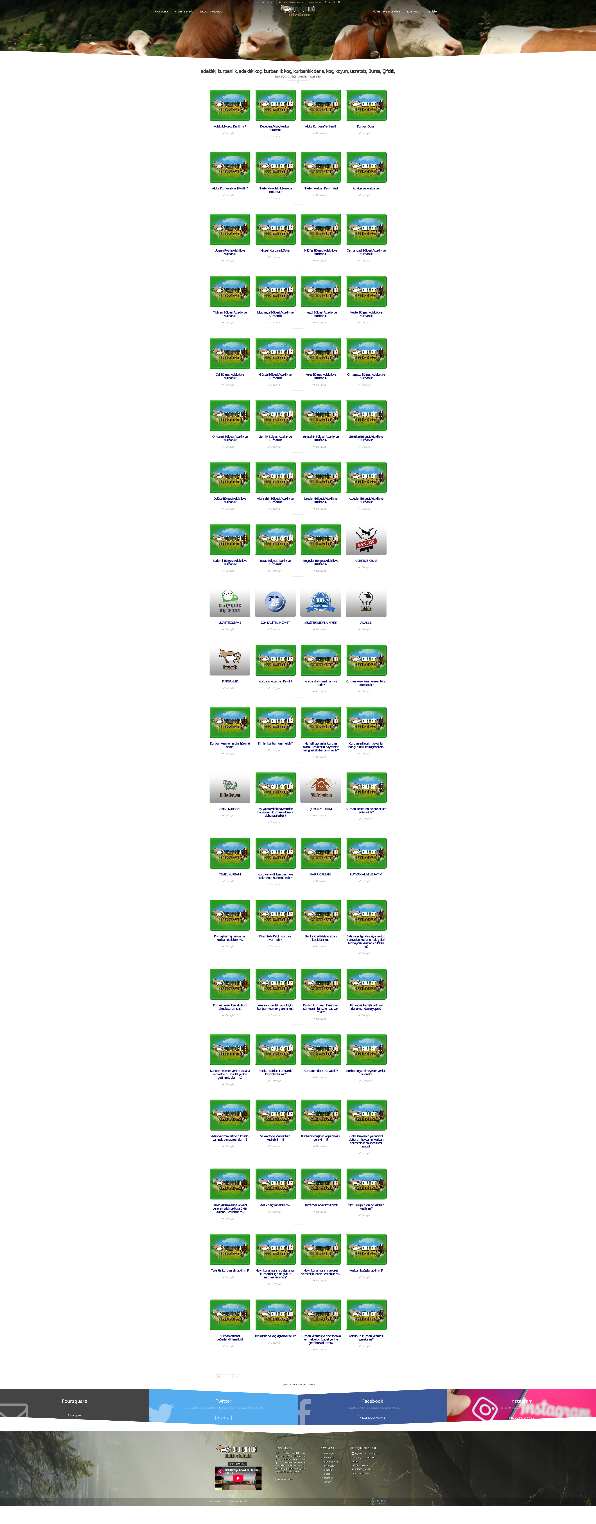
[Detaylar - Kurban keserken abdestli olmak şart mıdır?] (230, 983)
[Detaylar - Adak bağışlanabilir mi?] (275, 1183)
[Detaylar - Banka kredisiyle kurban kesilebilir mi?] (320, 914)
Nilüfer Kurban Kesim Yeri (321, 188)
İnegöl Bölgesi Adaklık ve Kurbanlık (321, 314)
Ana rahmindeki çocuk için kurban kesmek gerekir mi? (275, 1007)
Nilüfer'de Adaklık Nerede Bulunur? (275, 190)
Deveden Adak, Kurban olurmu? (275, 128)
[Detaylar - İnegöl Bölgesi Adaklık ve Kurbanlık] (320, 291)
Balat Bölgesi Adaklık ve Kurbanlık (275, 562)
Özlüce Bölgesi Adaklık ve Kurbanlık (230, 500)
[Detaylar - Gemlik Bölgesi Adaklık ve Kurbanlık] (275, 415)
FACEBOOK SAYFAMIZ (373, 1417)
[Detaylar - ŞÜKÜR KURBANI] (320, 787)
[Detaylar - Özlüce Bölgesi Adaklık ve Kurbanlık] (230, 477)
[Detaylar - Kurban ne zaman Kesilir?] (275, 660)
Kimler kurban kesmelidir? (275, 743)
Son (236, 1376)
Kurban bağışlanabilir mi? (366, 1270)
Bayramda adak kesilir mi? (321, 1205)
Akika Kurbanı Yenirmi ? (320, 126)
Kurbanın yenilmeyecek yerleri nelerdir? (366, 1072)
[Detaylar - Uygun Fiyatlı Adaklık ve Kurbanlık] (230, 229)
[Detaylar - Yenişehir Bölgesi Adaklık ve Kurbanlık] (320, 415)
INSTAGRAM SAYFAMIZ (522, 1417)
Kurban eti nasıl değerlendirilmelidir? (230, 1337)
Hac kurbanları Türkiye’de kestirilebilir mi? (275, 1072)
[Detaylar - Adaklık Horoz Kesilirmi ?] (230, 104)
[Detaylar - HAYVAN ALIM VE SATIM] (366, 852)
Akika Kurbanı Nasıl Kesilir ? (230, 188)
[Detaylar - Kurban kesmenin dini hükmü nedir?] (230, 721)
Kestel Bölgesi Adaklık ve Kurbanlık (366, 314)
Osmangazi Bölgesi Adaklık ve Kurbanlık (366, 252)
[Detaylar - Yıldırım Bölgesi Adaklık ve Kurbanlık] (230, 291)
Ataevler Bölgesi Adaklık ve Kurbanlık (366, 500)
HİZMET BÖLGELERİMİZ (386, 11)
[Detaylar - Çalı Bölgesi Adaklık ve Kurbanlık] (230, 353)
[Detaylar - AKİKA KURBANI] (230, 787)
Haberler (328, 1469)
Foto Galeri (329, 1465)
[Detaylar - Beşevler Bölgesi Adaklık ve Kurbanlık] (320, 539)
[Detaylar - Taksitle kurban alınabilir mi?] (230, 1249)
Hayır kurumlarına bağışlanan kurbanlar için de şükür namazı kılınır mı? (275, 1273)
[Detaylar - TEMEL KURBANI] (230, 852)
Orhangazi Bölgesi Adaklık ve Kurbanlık (366, 376)
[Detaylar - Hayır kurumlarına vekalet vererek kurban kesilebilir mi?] (320, 1249)
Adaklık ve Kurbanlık (366, 188)
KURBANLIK (230, 681)
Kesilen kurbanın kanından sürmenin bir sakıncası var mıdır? (321, 1008)
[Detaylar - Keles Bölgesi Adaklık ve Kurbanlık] (320, 353)
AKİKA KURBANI (229, 809)
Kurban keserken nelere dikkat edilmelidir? (366, 683)
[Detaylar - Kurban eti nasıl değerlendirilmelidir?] (230, 1314)
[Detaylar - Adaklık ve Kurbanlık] (366, 167)
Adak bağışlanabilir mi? (275, 1205)
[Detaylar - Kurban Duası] (366, 104)
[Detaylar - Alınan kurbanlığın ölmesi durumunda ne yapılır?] (366, 983)
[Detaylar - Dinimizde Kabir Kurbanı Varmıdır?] (275, 914)
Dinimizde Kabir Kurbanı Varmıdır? (275, 938)
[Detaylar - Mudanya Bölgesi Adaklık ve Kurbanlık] (275, 291)
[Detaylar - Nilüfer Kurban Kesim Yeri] (320, 167)
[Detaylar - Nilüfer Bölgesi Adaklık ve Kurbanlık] (320, 229)
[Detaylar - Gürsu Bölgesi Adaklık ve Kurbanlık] (275, 353)
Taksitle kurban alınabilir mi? (230, 1270)
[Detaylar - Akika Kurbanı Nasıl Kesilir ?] (230, 167)
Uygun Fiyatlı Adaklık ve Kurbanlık (230, 252)
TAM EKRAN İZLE (237, 1464)
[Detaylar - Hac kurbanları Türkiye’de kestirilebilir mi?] (275, 1049)
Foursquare (75, 1415)
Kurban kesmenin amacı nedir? (321, 683)
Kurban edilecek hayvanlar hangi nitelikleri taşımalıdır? (366, 745)
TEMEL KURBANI (230, 874)
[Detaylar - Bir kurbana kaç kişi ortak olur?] (275, 1314)
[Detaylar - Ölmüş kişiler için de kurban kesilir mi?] (366, 1183)
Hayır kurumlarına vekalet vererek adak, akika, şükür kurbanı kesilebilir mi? (230, 1208)
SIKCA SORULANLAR (211, 11)
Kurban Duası (366, 126)
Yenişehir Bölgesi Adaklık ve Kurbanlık (321, 438)
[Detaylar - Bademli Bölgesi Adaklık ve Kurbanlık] (230, 539)
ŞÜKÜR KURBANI (321, 809)
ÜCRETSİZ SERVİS (230, 622)
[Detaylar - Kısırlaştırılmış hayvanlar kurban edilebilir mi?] (230, 914)
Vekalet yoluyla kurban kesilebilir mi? (275, 1138)
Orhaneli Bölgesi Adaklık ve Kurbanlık (230, 438)
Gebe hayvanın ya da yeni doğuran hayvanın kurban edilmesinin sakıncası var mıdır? (366, 1141)
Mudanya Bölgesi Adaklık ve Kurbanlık (275, 314)
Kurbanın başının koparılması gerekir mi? (320, 1138)
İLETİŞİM (432, 11)
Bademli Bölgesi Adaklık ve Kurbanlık (230, 562)
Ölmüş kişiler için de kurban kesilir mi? (366, 1207)
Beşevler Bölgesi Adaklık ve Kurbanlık (320, 562)
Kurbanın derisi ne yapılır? (321, 1071)
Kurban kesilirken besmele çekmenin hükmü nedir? (275, 876)
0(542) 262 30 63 (360, 1473)
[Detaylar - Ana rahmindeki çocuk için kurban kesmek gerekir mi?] (275, 983)
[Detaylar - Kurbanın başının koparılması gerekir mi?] (320, 1114)
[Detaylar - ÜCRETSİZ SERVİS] (230, 601)
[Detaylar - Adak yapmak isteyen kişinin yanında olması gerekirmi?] (230, 1114)
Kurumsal (329, 1457)
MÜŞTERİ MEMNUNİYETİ (320, 622)
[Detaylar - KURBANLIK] (230, 660)
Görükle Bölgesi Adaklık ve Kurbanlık (366, 438)
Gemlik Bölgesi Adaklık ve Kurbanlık (275, 438)
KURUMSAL (413, 11)
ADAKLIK (366, 622)
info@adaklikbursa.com (294, 2)
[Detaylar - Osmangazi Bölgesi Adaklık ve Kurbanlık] (366, 229)
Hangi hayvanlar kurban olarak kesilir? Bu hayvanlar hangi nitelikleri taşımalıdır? (321, 746)
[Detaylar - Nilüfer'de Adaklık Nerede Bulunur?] (275, 167)
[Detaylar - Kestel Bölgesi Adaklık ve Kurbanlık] (366, 291)
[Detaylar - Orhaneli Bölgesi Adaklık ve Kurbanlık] (230, 415)
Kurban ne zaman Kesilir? (275, 681)
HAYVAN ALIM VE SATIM (366, 874)
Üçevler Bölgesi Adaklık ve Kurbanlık (320, 500)
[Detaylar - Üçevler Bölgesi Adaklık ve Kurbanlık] (320, 477)
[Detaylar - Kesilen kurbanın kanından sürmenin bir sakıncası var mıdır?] (320, 983)
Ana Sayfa (329, 1453)
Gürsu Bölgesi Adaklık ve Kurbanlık (275, 376)
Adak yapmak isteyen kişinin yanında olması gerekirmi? (229, 1138)
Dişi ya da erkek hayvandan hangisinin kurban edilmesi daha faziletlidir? (275, 812)
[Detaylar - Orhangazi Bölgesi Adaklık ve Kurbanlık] (366, 353)
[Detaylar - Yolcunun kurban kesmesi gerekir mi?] (366, 1314)
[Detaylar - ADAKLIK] (366, 601)
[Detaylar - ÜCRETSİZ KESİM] (366, 539)
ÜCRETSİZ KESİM (366, 561)
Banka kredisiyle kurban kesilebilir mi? (321, 938)
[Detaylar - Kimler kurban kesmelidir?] (275, 721)
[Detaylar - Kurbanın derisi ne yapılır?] (320, 1049)
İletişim (327, 1481)
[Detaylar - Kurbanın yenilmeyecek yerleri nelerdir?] (366, 1049)
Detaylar (230, 133)
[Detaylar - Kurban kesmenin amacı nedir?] (320, 660)
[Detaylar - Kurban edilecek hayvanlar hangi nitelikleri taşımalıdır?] (366, 721)
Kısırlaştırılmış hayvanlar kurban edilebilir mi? (230, 938)
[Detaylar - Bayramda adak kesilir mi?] (320, 1183)
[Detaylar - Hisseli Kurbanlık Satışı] (275, 229)
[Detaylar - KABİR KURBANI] (320, 852)
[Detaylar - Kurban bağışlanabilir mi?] (366, 1249)
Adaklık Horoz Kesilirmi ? (230, 126)
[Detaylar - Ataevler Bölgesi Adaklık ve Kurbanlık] (366, 477)
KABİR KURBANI (320, 874)
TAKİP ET (224, 1417)
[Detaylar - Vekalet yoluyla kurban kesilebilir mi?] (275, 1114)
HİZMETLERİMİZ (184, 11)
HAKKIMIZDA (287, 1479)
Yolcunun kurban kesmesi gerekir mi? (366, 1337)
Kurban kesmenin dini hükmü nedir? (230, 745)
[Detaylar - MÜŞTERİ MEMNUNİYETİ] (320, 601)
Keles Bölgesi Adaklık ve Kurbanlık (320, 376)
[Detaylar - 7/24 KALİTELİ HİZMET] (275, 601)
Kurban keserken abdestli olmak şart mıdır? (230, 1007)
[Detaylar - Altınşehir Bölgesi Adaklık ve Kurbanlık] (275, 477)
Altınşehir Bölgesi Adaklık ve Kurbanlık (275, 500)
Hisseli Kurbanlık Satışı (275, 250)
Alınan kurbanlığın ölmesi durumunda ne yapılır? (366, 1007)
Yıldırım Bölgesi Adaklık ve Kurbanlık (230, 314)
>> (229, 1376)
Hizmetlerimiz (331, 1461)
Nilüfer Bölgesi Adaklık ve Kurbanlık (320, 252)
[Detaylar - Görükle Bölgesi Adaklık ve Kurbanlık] (366, 415)
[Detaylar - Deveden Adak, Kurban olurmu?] (275, 104)
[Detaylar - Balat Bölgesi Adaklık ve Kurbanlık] (275, 539)
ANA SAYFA (161, 11)
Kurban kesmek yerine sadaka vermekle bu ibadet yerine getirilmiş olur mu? (230, 1074)
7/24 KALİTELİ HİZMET (275, 622)
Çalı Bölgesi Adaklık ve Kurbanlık (230, 376)
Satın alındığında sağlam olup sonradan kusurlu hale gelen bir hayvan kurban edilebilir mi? (366, 941)
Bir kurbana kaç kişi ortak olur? (275, 1336)
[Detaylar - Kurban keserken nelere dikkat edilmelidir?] (366, 660)
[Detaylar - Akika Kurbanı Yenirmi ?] (320, 104)
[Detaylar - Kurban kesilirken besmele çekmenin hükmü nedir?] (275, 852)
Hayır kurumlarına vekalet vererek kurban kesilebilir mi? (320, 1272)
